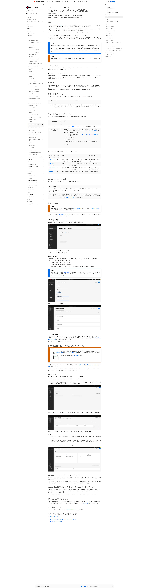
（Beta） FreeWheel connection (34, 91)
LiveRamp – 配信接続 (32, 119)
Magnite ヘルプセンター (71, 509)
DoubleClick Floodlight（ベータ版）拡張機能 (36, 84)
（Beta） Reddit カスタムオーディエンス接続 (36, 140)
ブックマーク (109, 12)
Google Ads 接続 (31, 93)
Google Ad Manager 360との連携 (34, 98)
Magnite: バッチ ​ (59, 25)
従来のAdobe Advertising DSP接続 (34, 52)
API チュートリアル (30, 26)
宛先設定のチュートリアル (64, 214)
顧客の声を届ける (30, 194)
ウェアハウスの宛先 (31, 196)
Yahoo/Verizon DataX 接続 (33, 154)
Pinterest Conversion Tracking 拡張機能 (35, 132)
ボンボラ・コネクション (33, 71)
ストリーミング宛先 (31, 189)
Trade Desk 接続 (31, 147)
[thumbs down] (85, 586)
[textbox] (34, 11)
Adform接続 (31, 56)
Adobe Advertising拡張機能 (33, 54)
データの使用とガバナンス (110, 54)
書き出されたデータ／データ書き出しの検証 (114, 48)
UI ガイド (28, 28)
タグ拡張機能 (30, 178)
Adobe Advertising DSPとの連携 (34, 49)
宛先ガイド (66, 7)
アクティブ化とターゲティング (112, 21)
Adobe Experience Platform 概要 (56, 521)
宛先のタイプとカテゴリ (31, 19)
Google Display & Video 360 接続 (34, 105)
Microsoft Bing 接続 (32, 130)
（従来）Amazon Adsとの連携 (34, 58)
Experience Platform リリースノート (33, 204)
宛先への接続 (108, 33)
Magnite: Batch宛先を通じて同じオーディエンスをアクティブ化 (114, 51)
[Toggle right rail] (105, 4)
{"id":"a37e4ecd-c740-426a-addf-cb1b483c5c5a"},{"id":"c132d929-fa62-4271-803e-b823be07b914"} (67, 15)
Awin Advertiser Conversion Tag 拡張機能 (35, 63)
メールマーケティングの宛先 (32, 175)
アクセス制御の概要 (95, 208)
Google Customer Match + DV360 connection (36, 103)
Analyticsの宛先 (30, 159)
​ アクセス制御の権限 (58, 352)
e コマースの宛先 (30, 171)
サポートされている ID (110, 26)
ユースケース (108, 19)
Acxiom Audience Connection (33, 40)
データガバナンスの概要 (84, 503)
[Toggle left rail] (43, 4)
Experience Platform (59, 7)
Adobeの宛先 (30, 35)
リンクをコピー (115, 12)
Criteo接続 (30, 76)
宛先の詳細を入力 (109, 37)
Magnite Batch (31, 121)
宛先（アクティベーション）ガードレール (35, 21)
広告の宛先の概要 (32, 45)
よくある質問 (29, 201)
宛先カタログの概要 (31, 33)
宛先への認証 (66, 272)
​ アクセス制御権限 (77, 208)
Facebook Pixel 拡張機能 (33, 86)
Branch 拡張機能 (31, 74)
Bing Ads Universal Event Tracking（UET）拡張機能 (36, 69)
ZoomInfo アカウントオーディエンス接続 (36, 157)
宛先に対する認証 (109, 35)
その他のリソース (109, 56)
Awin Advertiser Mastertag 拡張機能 (35, 65)
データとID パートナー (31, 168)
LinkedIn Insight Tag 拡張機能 (33, 114)
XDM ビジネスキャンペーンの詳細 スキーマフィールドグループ (63, 519)
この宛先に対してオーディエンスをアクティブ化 (114, 43)
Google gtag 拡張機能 (32, 107)
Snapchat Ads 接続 (32, 145)
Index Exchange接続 (32, 110)
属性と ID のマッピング (110, 46)
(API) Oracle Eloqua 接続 (54, 516)
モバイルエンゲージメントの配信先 (33, 182)
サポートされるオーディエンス (111, 28)
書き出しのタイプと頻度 (110, 30)
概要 (106, 17)
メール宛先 (29, 173)
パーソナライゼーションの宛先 (32, 185)
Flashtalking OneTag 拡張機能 (34, 89)
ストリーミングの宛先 (70, 197)
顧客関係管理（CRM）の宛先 (32, 164)
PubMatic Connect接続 (32, 137)
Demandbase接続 (32, 78)
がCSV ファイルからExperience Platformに (90, 134)
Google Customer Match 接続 (33, 100)
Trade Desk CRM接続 (32, 150)
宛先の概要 (29, 17)
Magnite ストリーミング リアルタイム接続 (36, 125)
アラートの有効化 (109, 40)
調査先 (29, 192)
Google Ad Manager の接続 (33, 96)
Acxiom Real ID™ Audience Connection (35, 42)
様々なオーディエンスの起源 (91, 130)
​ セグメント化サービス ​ (77, 126)
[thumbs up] (82, 586)
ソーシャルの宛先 (30, 187)
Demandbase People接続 (33, 81)
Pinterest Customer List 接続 (33, 134)
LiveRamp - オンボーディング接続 (35, 117)
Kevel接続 (30, 112)
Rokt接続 (30, 143)
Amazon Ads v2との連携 (33, 61)
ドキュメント (51, 7)
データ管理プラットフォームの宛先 (33, 166)
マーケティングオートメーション (32, 180)
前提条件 (107, 23)
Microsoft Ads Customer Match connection (35, 127)
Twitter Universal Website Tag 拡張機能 (35, 152)
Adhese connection (32, 47)
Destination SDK (29, 199)
